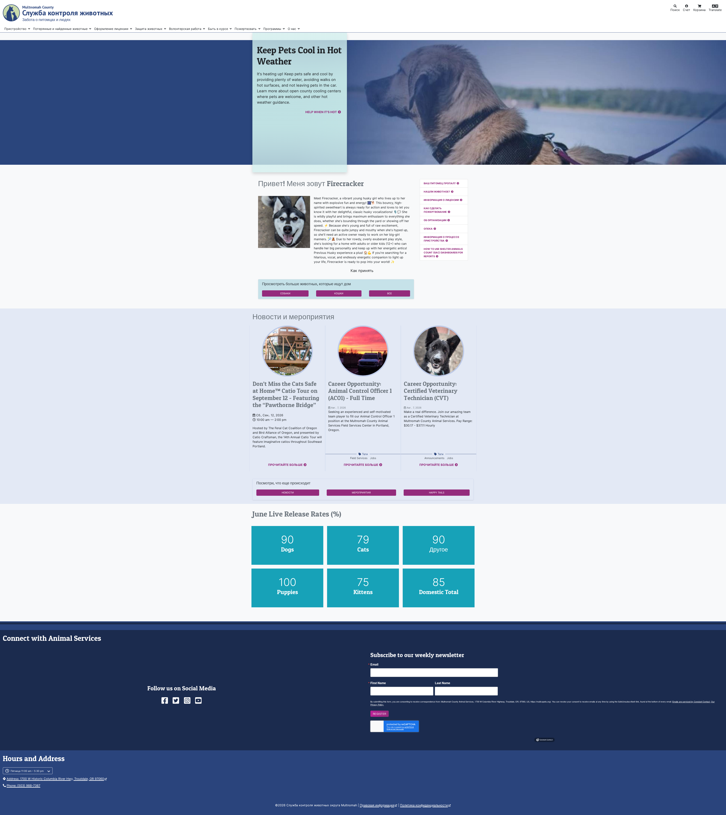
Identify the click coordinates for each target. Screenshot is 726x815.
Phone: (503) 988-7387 (23, 785)
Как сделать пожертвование (435, 210)
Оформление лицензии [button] (111, 29)
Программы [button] (272, 29)
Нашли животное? (437, 191)
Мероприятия (361, 492)
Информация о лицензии (441, 200)
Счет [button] (686, 10)
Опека (428, 228)
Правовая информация (377, 805)
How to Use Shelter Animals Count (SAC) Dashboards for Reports (443, 253)
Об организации (435, 220)
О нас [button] (292, 29)
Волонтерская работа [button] (185, 29)
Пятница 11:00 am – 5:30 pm (27, 771)
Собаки (285, 293)
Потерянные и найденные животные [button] (60, 29)
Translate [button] (715, 10)
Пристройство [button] (15, 29)
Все (389, 293)
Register (379, 714)
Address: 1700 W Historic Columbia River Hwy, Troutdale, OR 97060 (55, 779)
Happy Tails (436, 492)
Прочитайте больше (285, 465)
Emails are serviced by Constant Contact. (691, 701)
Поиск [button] (675, 10)
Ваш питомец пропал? (440, 183)
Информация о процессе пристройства (441, 239)
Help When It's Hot (321, 112)
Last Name (442, 682)
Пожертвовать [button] (246, 29)
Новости (288, 492)
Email (374, 664)
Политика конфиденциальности (424, 805)
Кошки (338, 293)
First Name (378, 682)
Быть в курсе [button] (218, 29)
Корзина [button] (699, 10)
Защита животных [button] (149, 29)
